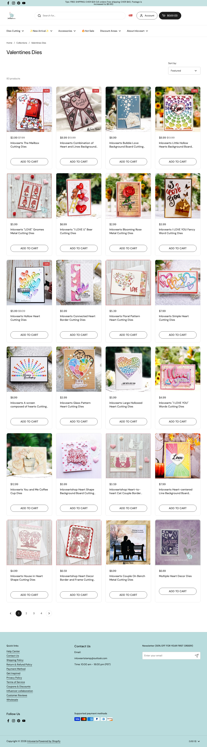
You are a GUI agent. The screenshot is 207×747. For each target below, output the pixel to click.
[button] (170, 15)
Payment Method (16, 668)
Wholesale (12, 699)
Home (9, 42)
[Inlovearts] (11, 15)
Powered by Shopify (49, 741)
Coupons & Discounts (18, 686)
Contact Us (13, 655)
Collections (21, 42)
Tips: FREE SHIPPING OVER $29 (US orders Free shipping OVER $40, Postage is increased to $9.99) (103, 3)
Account (149, 15)
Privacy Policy (14, 677)
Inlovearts (32, 741)
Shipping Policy (15, 660)
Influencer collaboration (20, 691)
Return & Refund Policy (19, 664)
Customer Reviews (17, 695)
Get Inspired (13, 673)
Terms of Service (16, 682)
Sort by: (172, 63)
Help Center (13, 651)
